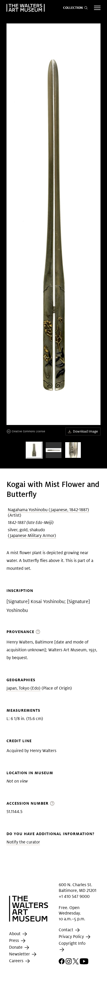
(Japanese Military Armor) (32, 535)
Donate (16, 947)
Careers (16, 961)
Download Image (85, 431)
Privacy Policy (72, 937)
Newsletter (20, 954)
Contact (66, 930)
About (15, 933)
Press (14, 940)
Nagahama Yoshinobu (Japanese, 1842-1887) (48, 509)
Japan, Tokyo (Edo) (23, 688)
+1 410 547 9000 (74, 896)
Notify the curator (23, 842)
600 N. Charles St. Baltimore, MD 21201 (77, 887)
